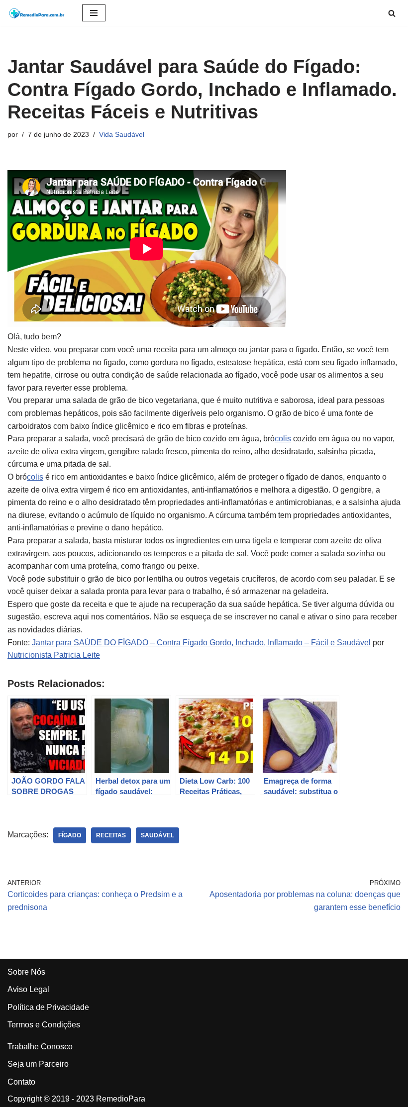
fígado (69, 835)
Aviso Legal (28, 989)
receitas (111, 835)
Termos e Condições (43, 1024)
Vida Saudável (121, 134)
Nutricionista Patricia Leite (53, 655)
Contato (21, 1082)
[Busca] (392, 13)
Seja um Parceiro (38, 1064)
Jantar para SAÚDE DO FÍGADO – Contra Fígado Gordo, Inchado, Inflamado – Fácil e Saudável (201, 642)
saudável (157, 835)
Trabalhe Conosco (40, 1046)
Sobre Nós (26, 972)
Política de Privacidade (48, 1007)
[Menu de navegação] (93, 12)
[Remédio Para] (37, 13)
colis (283, 438)
